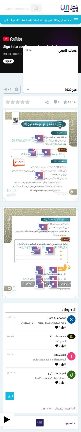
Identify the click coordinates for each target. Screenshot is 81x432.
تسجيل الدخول (62, 408)
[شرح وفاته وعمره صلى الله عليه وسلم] (39, 175)
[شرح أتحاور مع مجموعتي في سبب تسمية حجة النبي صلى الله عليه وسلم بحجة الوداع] (45, 152)
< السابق (70, 423)
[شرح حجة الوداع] (38, 138)
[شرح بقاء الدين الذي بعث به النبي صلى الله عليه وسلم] (42, 227)
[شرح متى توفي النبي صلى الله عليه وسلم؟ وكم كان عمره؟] (53, 284)
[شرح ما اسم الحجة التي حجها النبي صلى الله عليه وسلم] (53, 270)
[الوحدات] (76, 19)
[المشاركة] (46, 102)
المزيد (10, 396)
